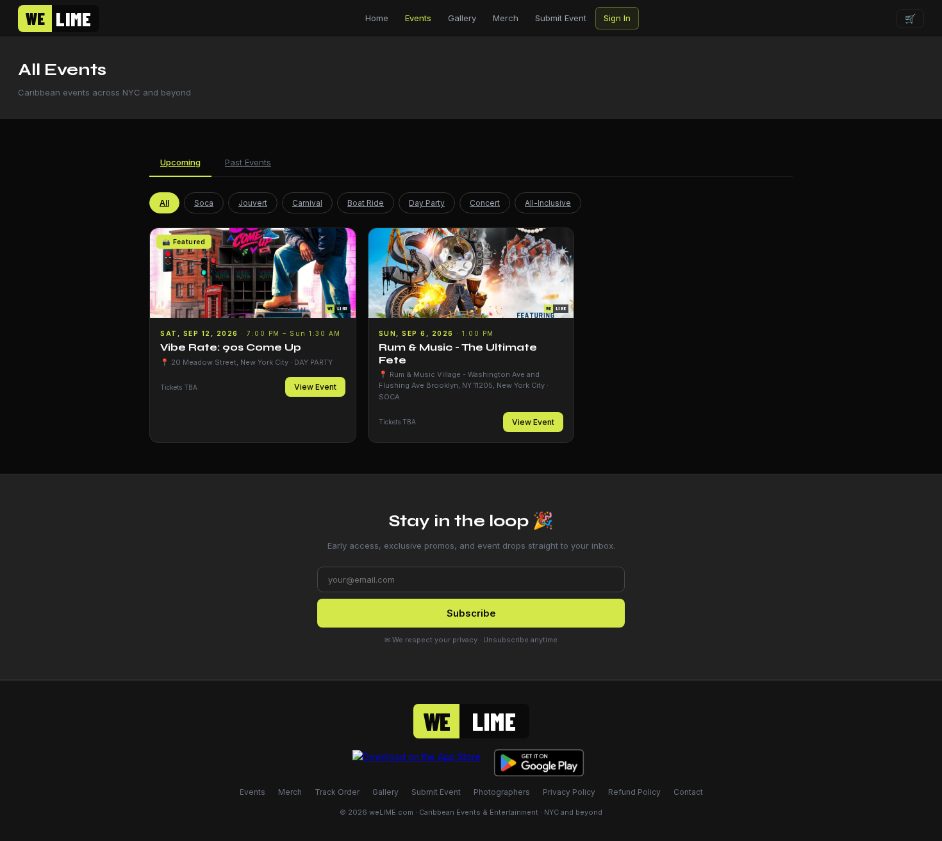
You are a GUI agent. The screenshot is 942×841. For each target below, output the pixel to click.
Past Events (248, 162)
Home (376, 18)
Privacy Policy (569, 792)
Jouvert (252, 203)
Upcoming (180, 162)
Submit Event (560, 18)
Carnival (307, 203)
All (164, 203)
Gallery (462, 18)
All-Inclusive (548, 203)
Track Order (337, 792)
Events (418, 18)
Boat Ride (365, 203)
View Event (315, 387)
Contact (688, 792)
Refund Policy (634, 792)
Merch (505, 18)
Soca (203, 203)
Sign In (617, 18)
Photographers (502, 792)
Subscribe (471, 613)
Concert (485, 203)
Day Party (427, 203)
